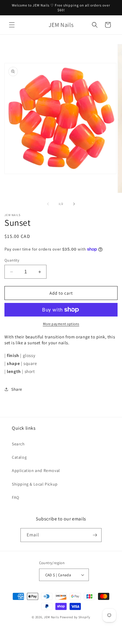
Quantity (11, 260)
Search (18, 444)
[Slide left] (47, 203)
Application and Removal (36, 470)
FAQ (15, 497)
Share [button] (16, 389)
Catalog (19, 457)
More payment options (61, 324)
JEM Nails (51, 617)
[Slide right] (74, 203)
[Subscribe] (94, 535)
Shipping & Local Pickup (35, 484)
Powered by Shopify (75, 617)
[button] (11, 24)
